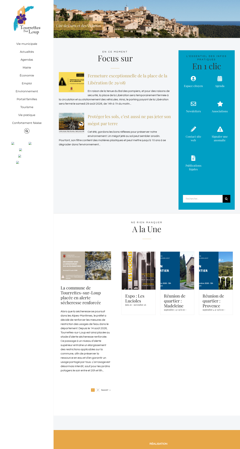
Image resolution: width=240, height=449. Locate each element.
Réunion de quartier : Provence (213, 300)
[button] (27, 131)
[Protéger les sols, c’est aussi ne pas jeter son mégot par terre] (71, 123)
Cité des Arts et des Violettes (78, 25)
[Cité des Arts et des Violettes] (147, 19)
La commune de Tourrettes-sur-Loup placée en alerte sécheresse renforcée (81, 295)
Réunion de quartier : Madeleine (174, 300)
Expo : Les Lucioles (134, 298)
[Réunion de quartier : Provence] (216, 271)
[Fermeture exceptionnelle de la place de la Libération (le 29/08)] (71, 82)
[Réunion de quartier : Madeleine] (177, 271)
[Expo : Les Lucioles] (138, 271)
